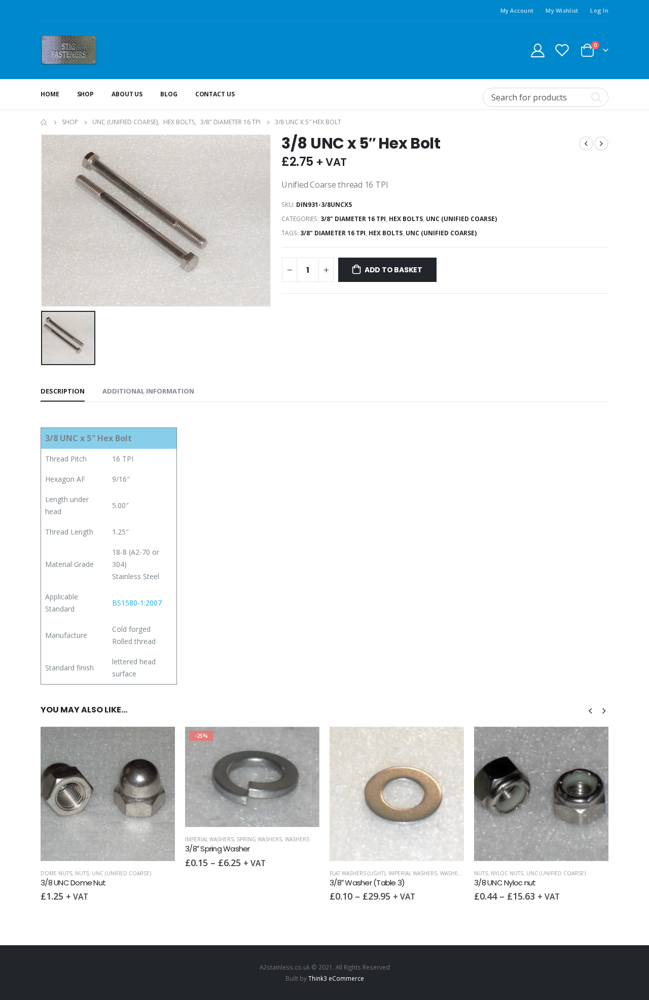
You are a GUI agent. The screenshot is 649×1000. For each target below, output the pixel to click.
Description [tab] (63, 391)
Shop (85, 94)
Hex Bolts (406, 219)
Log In (599, 10)
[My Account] (537, 50)
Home (50, 94)
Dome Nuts (56, 873)
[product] (108, 794)
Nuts (82, 873)
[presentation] (590, 710)
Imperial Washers (209, 839)
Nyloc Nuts (507, 873)
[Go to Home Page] (44, 122)
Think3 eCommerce (336, 978)
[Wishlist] (562, 50)
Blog (168, 94)
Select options (303, 743)
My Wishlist (562, 10)
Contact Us (215, 94)
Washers (297, 839)
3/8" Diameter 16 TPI (353, 219)
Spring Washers (259, 839)
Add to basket (393, 270)
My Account (517, 10)
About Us (127, 94)
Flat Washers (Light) (357, 873)
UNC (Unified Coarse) (461, 219)
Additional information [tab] (148, 391)
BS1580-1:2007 (137, 603)
